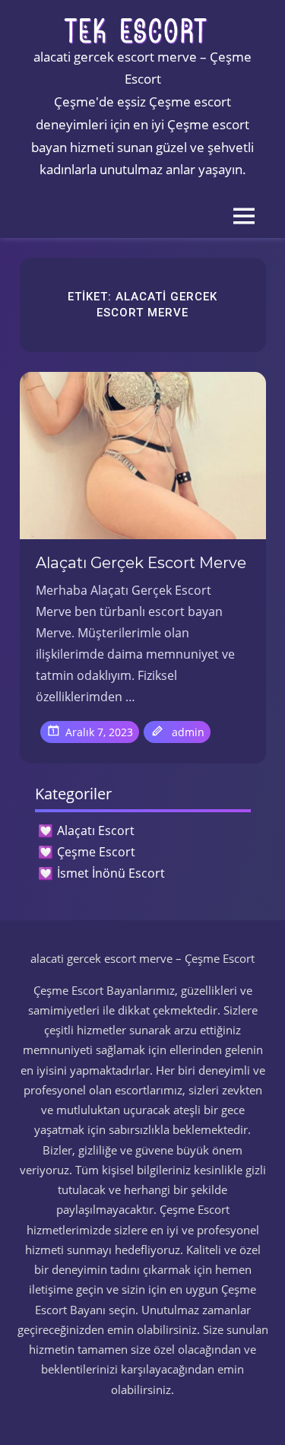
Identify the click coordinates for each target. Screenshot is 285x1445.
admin (188, 732)
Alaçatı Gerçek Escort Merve (141, 563)
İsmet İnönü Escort (111, 873)
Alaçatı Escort (96, 830)
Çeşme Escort (96, 851)
